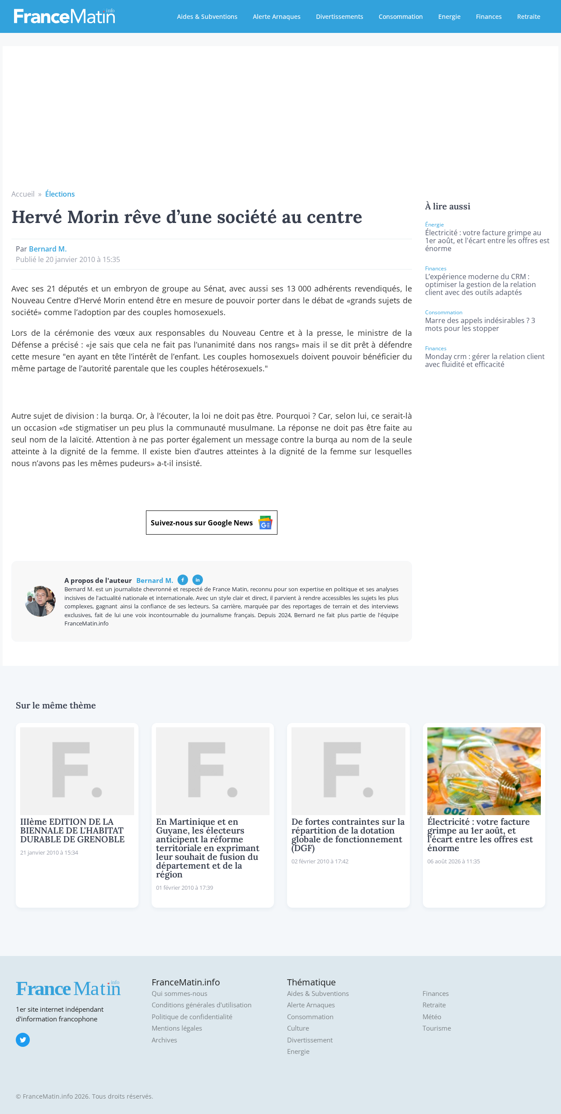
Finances (489, 16)
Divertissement (310, 1040)
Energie (449, 16)
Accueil (23, 194)
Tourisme (437, 1028)
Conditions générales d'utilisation (202, 1005)
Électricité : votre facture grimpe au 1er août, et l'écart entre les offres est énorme (487, 240)
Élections (60, 194)
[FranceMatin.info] (64, 15)
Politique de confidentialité (192, 1017)
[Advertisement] (280, 122)
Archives (164, 1040)
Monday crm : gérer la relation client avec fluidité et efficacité (485, 360)
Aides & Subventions (207, 16)
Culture (298, 1028)
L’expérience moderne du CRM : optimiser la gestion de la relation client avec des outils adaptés (480, 284)
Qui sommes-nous (179, 993)
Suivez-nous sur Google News (202, 523)
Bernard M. (48, 249)
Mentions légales (177, 1028)
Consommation (401, 16)
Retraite (528, 16)
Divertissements (339, 16)
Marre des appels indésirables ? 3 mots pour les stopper (480, 324)
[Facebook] (183, 580)
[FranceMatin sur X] (23, 1040)
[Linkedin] (197, 580)
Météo (432, 1017)
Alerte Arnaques (277, 16)
